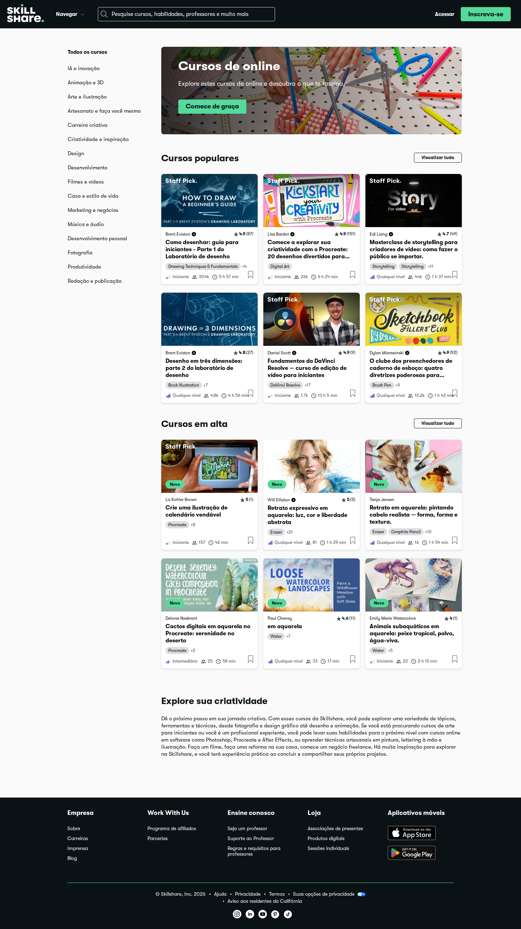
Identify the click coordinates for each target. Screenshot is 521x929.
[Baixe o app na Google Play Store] (421, 853)
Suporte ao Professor (251, 838)
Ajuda (220, 894)
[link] (209, 229)
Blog (72, 858)
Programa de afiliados (171, 828)
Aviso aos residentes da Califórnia (265, 901)
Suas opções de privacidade (323, 894)
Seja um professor (247, 828)
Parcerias (157, 838)
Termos (277, 894)
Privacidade (247, 894)
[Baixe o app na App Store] (421, 833)
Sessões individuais (328, 848)
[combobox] (186, 14)
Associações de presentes (335, 828)
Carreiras (77, 838)
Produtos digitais (326, 838)
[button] (82, 13)
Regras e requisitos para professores (254, 851)
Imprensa (77, 848)
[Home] (25, 14)
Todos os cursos (87, 52)
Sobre (73, 828)
